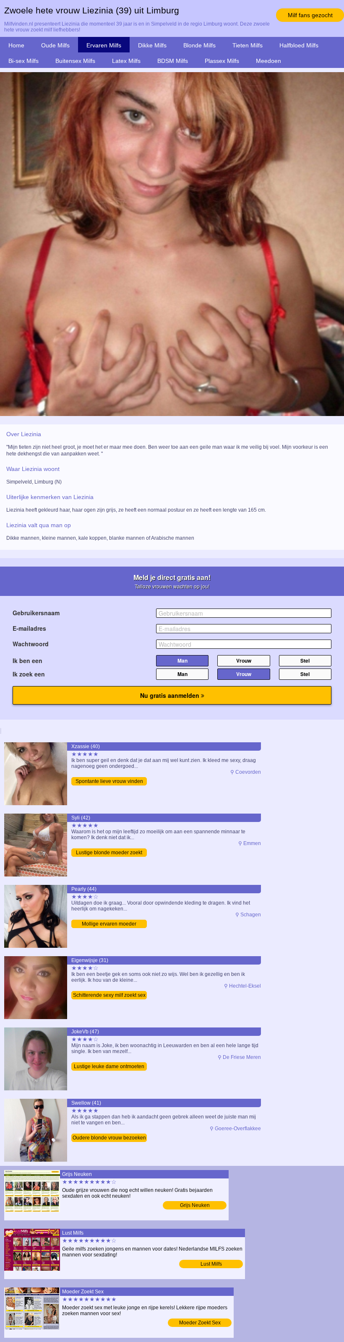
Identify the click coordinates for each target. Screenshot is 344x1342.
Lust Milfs (211, 1264)
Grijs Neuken (195, 1205)
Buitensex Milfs (75, 60)
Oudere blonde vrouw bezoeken (109, 1138)
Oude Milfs (55, 45)
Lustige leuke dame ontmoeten (109, 1066)
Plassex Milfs (222, 60)
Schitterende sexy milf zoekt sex (109, 995)
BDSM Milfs (172, 60)
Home (16, 45)
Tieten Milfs (247, 45)
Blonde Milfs (199, 45)
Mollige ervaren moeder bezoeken (109, 924)
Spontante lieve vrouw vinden (109, 781)
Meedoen (268, 60)
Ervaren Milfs (103, 45)
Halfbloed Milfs (298, 45)
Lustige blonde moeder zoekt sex (109, 853)
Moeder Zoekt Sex (200, 1323)
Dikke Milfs (152, 45)
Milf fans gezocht (310, 15)
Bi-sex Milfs (23, 60)
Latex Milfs (126, 60)
